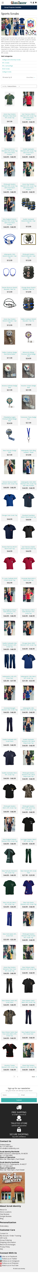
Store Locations (5, 1212)
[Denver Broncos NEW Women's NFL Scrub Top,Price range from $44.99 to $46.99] (9, 467)
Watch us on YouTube (10, 1265)
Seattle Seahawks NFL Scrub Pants (10, 740)
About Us (3, 1210)
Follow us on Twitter (9, 1259)
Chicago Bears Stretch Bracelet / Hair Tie (28, 288)
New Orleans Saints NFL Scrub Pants (9, 1001)
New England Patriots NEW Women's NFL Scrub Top (9, 611)
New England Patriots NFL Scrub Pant (28, 1033)
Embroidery (4, 1226)
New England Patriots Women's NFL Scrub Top (9, 840)
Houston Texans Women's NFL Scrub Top (9, 1066)
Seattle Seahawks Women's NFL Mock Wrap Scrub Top (28, 741)
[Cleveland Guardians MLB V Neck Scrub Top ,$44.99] (28, 500)
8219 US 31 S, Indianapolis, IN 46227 (13, 1164)
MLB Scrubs (6, 69)
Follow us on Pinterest (10, 1263)
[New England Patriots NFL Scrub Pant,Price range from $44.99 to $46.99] (28, 1017)
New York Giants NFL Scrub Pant (9, 935)
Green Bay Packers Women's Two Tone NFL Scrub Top (9, 969)
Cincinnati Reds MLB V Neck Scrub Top (28, 579)
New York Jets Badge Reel (9, 451)
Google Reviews (5, 1216)
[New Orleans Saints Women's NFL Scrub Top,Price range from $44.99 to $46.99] (28, 952)
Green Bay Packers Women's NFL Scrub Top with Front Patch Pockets (28, 186)
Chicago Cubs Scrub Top (9, 515)
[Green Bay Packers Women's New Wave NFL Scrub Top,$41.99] (9, 99)
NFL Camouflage (7, 66)
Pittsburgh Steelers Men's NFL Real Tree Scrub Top (28, 808)
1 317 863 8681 (7, 1155)
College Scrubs (6, 72)
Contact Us (4, 1233)
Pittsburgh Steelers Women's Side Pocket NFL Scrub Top (28, 935)
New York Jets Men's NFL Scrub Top (9, 903)
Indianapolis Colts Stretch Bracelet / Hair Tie (10, 256)
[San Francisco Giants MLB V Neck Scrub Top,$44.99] (28, 532)
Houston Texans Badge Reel (28, 386)
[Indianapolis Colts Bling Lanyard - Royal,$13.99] (28, 435)
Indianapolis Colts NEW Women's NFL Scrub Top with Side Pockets (28, 483)
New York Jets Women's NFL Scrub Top (9, 872)
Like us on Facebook (9, 1256)
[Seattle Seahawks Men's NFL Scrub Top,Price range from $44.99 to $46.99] (9, 758)
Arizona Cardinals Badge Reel (9, 386)
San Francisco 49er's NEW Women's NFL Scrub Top (28, 611)
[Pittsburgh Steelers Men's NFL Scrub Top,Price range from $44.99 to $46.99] (9, 791)
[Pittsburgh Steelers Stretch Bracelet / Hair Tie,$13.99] (28, 239)
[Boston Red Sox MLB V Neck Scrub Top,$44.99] (9, 532)
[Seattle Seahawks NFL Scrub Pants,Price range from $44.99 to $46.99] (9, 724)
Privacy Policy (5, 1247)
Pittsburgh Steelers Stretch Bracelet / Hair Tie (28, 256)
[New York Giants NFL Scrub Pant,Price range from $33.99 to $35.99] (9, 919)
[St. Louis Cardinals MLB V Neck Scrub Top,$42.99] (9, 563)
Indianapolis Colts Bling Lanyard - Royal (28, 451)
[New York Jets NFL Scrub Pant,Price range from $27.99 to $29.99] (28, 856)
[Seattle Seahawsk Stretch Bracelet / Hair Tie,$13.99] (28, 204)
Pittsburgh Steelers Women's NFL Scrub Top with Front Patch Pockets (9, 186)
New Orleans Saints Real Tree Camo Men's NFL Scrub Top (9, 1034)
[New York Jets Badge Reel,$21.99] (9, 435)
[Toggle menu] (2, 2)
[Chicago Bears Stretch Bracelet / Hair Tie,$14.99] (28, 272)
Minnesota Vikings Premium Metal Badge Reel (28, 354)
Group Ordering (6, 1240)
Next (33, 1077)
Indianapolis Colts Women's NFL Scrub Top (28, 709)
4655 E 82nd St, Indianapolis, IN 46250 (14, 1153)
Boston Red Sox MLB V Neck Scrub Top (9, 547)
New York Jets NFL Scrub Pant (28, 872)
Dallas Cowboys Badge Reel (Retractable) (9, 353)
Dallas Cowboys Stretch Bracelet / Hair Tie (28, 320)
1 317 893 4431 (7, 1146)
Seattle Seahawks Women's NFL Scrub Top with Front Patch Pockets (28, 151)
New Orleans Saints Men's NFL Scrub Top (28, 1001)
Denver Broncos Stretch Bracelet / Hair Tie (9, 288)
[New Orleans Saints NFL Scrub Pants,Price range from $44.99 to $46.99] (9, 985)
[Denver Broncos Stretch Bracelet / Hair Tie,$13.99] (9, 272)
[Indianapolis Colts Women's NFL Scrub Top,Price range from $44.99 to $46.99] (28, 693)
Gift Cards (3, 1238)
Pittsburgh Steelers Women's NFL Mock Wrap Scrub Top (28, 774)
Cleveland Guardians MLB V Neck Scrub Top (28, 516)
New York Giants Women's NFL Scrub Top (28, 903)
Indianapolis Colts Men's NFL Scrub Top (28, 677)
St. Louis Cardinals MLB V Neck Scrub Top (9, 579)
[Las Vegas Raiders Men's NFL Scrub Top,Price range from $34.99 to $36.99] (28, 824)
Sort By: (4, 86)
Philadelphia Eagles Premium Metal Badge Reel (9, 419)
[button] (19, 77)
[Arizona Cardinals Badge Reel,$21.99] (9, 370)
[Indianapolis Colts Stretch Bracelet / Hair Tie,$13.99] (9, 239)
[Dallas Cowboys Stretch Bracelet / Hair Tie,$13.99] (28, 304)
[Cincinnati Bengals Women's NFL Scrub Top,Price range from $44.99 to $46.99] (9, 693)
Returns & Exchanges (7, 1244)
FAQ (1, 1249)
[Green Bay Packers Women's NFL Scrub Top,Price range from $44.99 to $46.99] (28, 1050)
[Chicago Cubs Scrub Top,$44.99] (9, 500)
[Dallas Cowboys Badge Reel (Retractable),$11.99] (9, 337)
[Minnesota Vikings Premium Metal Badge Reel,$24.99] (28, 337)
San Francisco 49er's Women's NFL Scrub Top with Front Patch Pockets (28, 116)
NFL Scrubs (5, 63)
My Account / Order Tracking (10, 1236)
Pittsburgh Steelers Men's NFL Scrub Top (9, 807)
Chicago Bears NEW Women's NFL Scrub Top (28, 644)
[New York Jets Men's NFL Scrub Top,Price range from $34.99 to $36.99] (9, 887)
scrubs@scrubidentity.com (9, 1148)
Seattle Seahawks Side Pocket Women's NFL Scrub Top (10, 645)
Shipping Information (8, 1242)
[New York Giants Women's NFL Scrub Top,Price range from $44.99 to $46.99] (28, 887)
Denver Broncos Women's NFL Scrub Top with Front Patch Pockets (9, 151)
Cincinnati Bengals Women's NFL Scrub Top (9, 709)
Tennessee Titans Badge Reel (28, 418)
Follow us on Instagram (10, 1261)
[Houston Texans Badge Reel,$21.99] (28, 370)
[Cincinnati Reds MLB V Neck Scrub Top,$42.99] (28, 563)
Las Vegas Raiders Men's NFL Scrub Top (28, 840)
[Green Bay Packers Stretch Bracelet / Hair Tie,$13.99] (9, 304)
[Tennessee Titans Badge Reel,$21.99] (28, 402)
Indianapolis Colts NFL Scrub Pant (10, 677)
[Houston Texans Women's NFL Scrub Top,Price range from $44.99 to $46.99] (9, 1050)
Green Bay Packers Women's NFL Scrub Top (28, 1066)
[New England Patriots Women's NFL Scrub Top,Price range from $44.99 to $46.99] (9, 824)
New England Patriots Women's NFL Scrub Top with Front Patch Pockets (9, 221)
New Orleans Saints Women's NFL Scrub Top (28, 968)
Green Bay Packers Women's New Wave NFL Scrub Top (9, 116)
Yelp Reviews (4, 1214)
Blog (1, 1218)
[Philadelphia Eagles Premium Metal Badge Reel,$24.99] (9, 402)
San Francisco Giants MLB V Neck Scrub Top (28, 547)
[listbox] (14, 86)
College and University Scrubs (11, 60)
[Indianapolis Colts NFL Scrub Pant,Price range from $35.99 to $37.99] (9, 661)
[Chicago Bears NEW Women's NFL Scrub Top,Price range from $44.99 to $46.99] (28, 628)
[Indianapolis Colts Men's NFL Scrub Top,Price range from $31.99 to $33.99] (28, 661)
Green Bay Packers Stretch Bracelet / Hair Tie (10, 321)
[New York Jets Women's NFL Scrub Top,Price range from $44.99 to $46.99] (9, 856)
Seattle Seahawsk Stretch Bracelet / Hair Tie (28, 221)
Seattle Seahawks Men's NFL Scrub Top (9, 774)
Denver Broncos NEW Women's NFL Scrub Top (9, 483)
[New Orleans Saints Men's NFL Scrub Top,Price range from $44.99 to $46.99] (28, 985)
